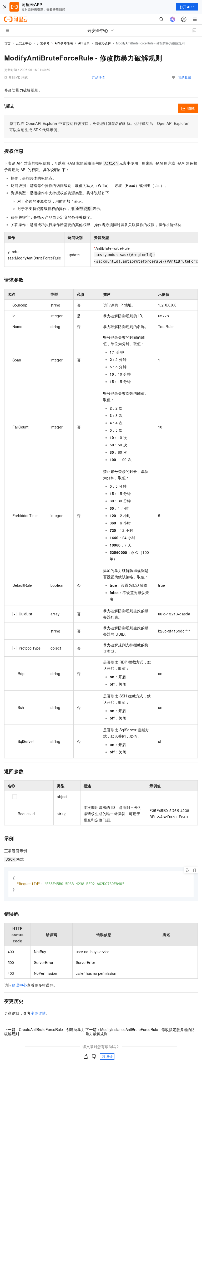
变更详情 (38, 1013)
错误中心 (19, 985)
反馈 (109, 1056)
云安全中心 (24, 43)
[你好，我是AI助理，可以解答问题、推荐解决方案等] (172, 19)
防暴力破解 (103, 43)
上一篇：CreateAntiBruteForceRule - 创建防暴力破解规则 (44, 1031)
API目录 (84, 43)
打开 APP (187, 6)
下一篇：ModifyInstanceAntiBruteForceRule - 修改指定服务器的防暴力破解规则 (140, 1031)
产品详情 (98, 77)
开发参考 (43, 43)
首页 (7, 43)
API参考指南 (64, 43)
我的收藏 (184, 77)
